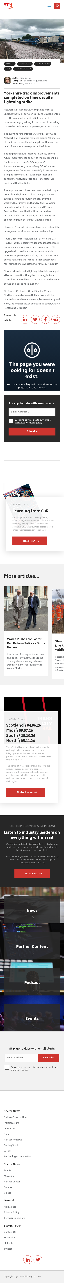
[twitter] (38, 1259)
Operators (9, 1129)
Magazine (9, 1176)
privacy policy (35, 423)
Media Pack (10, 1207)
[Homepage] (8, 5)
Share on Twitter (35, 319)
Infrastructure (11, 1123)
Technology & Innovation (17, 1157)
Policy (7, 1134)
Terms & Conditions (14, 1218)
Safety (7, 1151)
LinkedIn (8, 1243)
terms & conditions (48, 1067)
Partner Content (12, 1182)
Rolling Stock (11, 1145)
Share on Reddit (55, 319)
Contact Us (10, 1232)
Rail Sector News (13, 1140)
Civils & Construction (15, 1117)
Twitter (8, 1249)
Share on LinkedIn (25, 319)
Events (7, 1171)
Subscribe (9, 1238)
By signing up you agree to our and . (33, 421)
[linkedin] (27, 1259)
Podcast (8, 1187)
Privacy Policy (11, 1213)
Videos (7, 1193)
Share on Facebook (45, 319)
